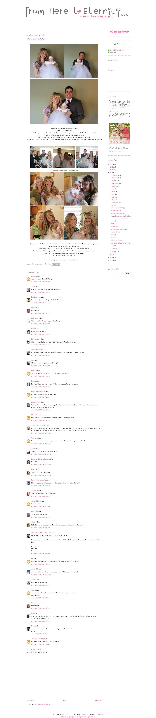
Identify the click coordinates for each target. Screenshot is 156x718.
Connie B (85, 714)
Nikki (32, 469)
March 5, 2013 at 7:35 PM (40, 553)
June (113, 191)
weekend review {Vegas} (118, 213)
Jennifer (33, 579)
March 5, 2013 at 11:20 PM (41, 575)
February (114, 248)
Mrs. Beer (34, 603)
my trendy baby (116, 232)
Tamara (33, 286)
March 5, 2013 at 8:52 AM (40, 366)
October (114, 180)
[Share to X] (57, 264)
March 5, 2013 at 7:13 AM (40, 324)
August (114, 186)
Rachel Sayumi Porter (38, 391)
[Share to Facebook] (59, 264)
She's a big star (36, 349)
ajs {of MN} (34, 569)
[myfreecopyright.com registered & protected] (78, 717)
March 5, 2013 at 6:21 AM (40, 282)
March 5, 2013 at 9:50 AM (40, 410)
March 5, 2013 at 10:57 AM (41, 454)
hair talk (113, 205)
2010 (111, 260)
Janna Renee (35, 402)
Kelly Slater (34, 318)
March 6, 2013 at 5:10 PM (40, 621)
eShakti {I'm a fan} (116, 202)
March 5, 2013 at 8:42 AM (40, 355)
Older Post (98, 700)
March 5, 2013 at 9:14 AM (40, 376)
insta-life (113, 237)
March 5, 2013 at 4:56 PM (40, 496)
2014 (111, 170)
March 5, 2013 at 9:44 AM (40, 397)
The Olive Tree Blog (37, 639)
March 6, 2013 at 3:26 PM (40, 598)
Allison (33, 522)
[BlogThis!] (55, 264)
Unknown (34, 370)
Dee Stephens (35, 297)
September (115, 183)
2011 (111, 257)
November (115, 178)
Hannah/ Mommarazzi (38, 480)
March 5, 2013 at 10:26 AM (41, 444)
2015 (111, 167)
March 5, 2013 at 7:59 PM (40, 564)
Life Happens (35, 339)
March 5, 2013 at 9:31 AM (40, 387)
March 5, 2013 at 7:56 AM (40, 345)
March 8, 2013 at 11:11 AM (41, 634)
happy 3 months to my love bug (121, 216)
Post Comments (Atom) (42, 704)
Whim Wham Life (36, 415)
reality (113, 224)
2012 (111, 255)
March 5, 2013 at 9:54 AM (40, 420)
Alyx (32, 613)
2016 (111, 164)
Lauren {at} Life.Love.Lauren (39, 459)
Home (64, 700)
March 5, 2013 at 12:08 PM (41, 475)
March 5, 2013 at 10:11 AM (41, 433)
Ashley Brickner (36, 501)
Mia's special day (116, 240)
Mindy (33, 328)
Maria (33, 626)
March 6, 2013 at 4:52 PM (40, 608)
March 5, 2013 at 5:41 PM (40, 517)
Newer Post (30, 700)
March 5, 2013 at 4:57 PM (40, 507)
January (114, 251)
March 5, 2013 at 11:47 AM (41, 465)
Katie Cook (34, 511)
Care (32, 360)
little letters (114, 226)
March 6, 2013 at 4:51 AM (40, 585)
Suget (33, 590)
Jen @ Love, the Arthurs (38, 425)
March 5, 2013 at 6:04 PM (40, 528)
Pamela (33, 276)
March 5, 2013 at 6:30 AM (40, 292)
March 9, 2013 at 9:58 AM (40, 644)
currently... (114, 235)
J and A (33, 448)
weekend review (116, 210)
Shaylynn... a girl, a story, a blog (41, 532)
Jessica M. (35, 490)
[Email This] (53, 264)
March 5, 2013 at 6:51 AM (40, 303)
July (113, 189)
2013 (111, 172)
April (113, 197)
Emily (33, 381)
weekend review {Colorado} (119, 229)
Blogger (100, 714)
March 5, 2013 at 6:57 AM (40, 313)
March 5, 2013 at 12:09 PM (41, 486)
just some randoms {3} (118, 208)
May (113, 194)
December (115, 175)
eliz (32, 558)
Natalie (33, 307)
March (114, 200)
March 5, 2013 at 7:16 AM (40, 334)
